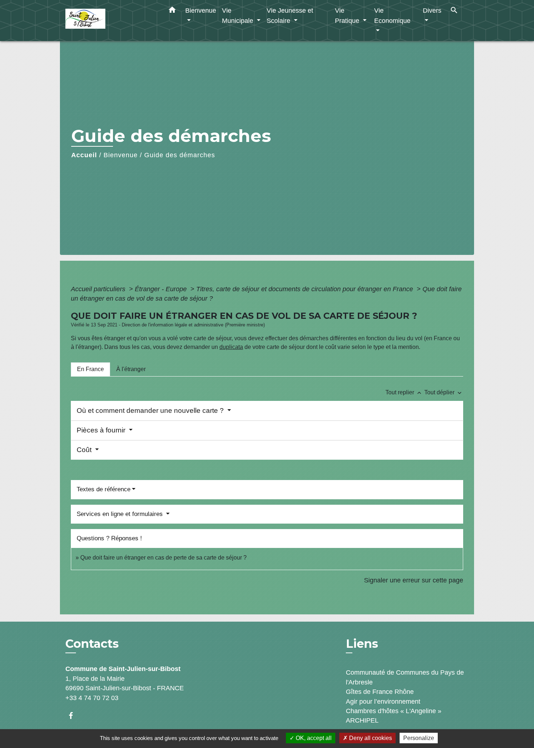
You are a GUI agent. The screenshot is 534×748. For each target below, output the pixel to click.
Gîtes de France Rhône (380, 691)
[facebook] (74, 715)
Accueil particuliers (99, 289)
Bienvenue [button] (200, 10)
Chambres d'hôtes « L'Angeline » (393, 711)
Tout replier (404, 392)
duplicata (231, 347)
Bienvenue (121, 155)
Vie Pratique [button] (348, 15)
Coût (85, 450)
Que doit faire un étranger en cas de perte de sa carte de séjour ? (163, 557)
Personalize (418, 738)
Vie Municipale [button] (238, 15)
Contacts (92, 644)
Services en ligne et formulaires (121, 514)
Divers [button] (432, 10)
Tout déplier (443, 392)
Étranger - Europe (162, 289)
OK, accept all (313, 738)
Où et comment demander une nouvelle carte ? (151, 410)
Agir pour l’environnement (383, 701)
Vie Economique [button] (392, 15)
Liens (362, 644)
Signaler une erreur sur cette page (413, 580)
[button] (172, 11)
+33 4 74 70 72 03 (91, 698)
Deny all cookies (370, 738)
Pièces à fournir (102, 430)
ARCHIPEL (362, 720)
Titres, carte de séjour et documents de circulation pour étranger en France (305, 289)
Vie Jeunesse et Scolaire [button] (290, 15)
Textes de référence (103, 489)
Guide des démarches (179, 155)
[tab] (90, 369)
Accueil (84, 155)
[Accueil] (110, 20)
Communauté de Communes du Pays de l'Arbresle (405, 677)
